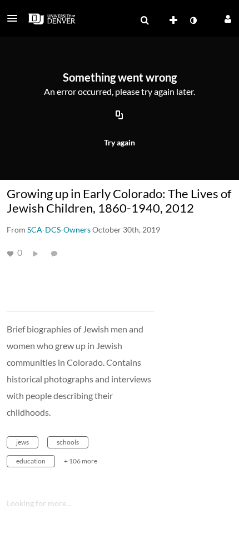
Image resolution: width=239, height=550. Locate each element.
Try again (119, 142)
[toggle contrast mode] (193, 21)
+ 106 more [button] (80, 461)
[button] (15, 18)
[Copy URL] (119, 115)
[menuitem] (144, 21)
